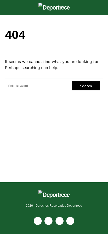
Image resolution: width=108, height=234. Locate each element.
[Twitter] (70, 221)
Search (86, 86)
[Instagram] (60, 221)
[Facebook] (38, 221)
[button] (6, 8)
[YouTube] (48, 221)
